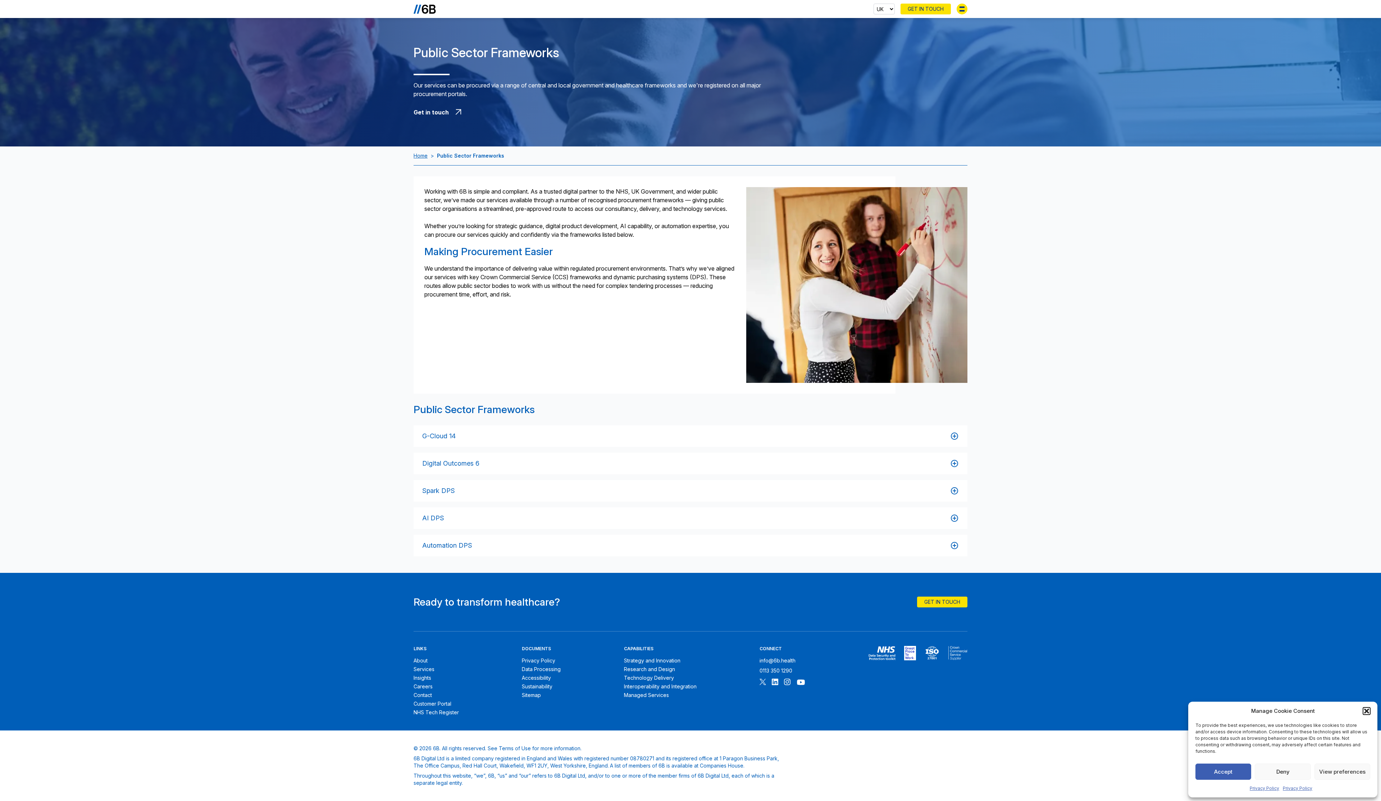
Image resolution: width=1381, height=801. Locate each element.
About (421, 660)
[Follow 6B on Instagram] (787, 683)
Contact (423, 695)
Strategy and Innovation (652, 660)
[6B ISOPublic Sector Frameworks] (957, 653)
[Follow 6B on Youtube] (801, 683)
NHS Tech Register (436, 712)
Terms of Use (515, 748)
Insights (422, 678)
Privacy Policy (1264, 788)
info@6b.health (778, 660)
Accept (1223, 771)
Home (421, 156)
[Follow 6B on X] (763, 683)
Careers (423, 686)
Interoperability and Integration (660, 686)
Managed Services (646, 695)
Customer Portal (432, 704)
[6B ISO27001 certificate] (932, 653)
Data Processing (541, 669)
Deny (1283, 771)
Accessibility (536, 678)
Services (424, 669)
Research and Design (649, 669)
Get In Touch (926, 9)
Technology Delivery (649, 678)
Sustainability (537, 686)
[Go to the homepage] (425, 9)
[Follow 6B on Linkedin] (775, 683)
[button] (1366, 711)
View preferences (1342, 771)
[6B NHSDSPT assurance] (882, 653)
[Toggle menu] (962, 9)
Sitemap (531, 695)
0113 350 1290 (776, 671)
